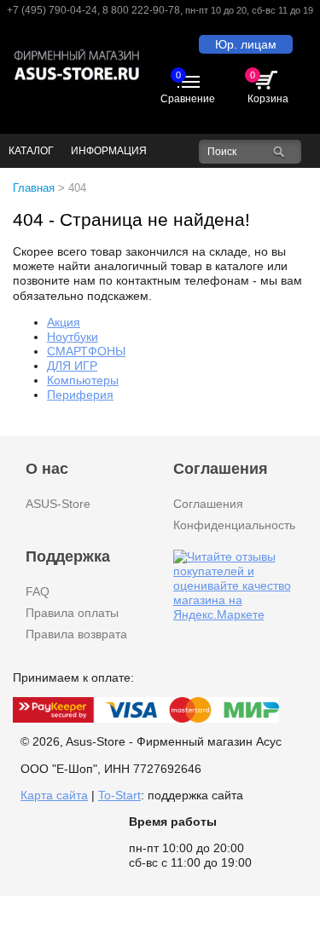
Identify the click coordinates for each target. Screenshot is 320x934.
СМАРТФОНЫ (86, 351)
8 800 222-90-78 (141, 10)
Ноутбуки (72, 336)
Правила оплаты (72, 613)
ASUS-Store (58, 503)
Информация (109, 151)
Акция (63, 322)
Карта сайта (54, 795)
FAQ (37, 591)
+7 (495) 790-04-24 (52, 10)
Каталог (31, 151)
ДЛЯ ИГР (72, 365)
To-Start (119, 795)
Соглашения (208, 503)
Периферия (80, 394)
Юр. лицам (245, 44)
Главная (34, 188)
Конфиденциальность (234, 525)
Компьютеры (83, 380)
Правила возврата (76, 634)
